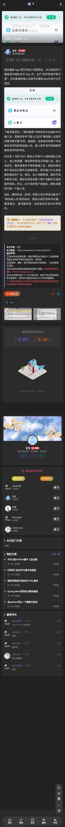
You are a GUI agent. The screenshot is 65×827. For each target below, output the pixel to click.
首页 (9, 38)
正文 (26, 38)
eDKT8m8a (17, 665)
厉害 (14, 636)
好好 (14, 669)
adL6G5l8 (16, 632)
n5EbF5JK (16, 654)
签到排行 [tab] (46, 478)
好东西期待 (17, 658)
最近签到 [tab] (18, 478)
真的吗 (15, 647)
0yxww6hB (17, 621)
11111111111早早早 (21, 624)
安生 (14, 50)
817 (25, 455)
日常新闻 (17, 38)
